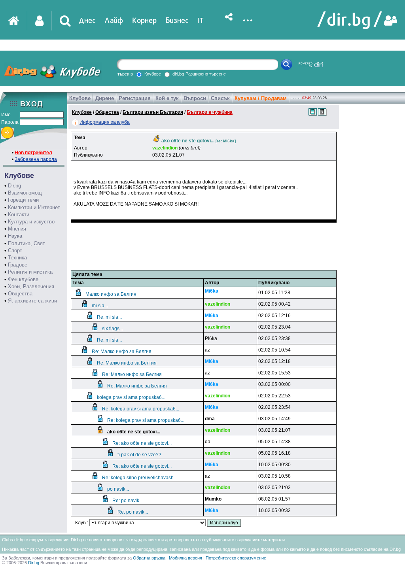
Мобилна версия (185, 558)
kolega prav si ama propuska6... (131, 397)
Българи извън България (153, 112)
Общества (20, 294)
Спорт (15, 250)
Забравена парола (36, 159)
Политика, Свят (26, 243)
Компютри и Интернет (34, 207)
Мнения (17, 229)
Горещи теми (23, 200)
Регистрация (135, 98)
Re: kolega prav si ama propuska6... (140, 409)
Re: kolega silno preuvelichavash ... (140, 477)
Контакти (18, 214)
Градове (17, 265)
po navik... (118, 489)
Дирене (104, 98)
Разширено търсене (205, 74)
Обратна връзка (149, 558)
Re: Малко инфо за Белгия (121, 351)
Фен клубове (23, 279)
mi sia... (100, 305)
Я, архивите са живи (32, 301)
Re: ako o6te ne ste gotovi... (142, 443)
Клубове (80, 98)
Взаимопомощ (25, 193)
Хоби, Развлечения (31, 286)
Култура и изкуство (31, 222)
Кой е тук (167, 98)
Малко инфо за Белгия (110, 294)
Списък (220, 98)
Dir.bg (14, 186)
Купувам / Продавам (261, 98)
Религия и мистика (30, 272)
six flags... (112, 328)
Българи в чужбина (210, 112)
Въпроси (195, 98)
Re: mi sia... (109, 317)
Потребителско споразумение (236, 558)
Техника (17, 258)
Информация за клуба (104, 122)
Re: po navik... (127, 500)
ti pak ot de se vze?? (139, 454)
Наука (15, 236)
